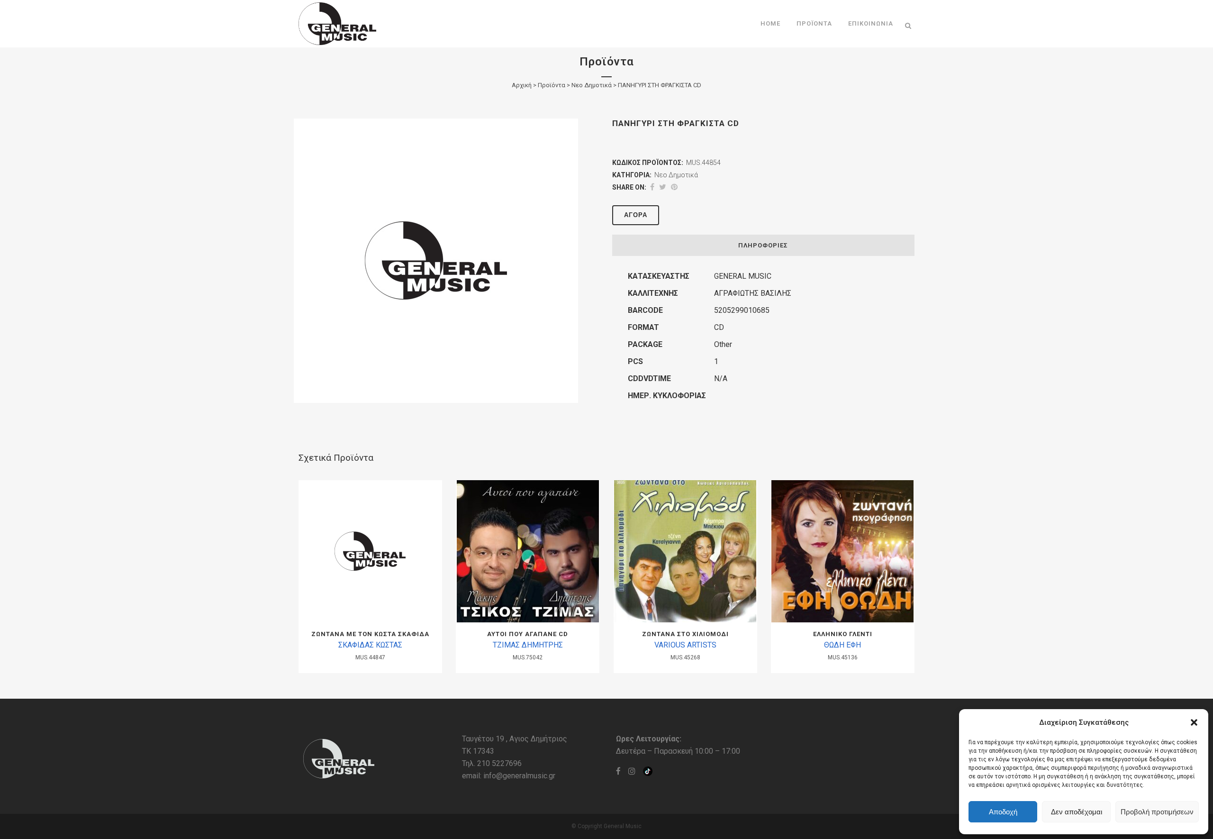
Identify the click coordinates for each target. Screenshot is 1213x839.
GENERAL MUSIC (742, 276)
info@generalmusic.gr (519, 775)
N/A (720, 378)
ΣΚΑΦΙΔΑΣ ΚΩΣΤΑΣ (370, 644)
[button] (1194, 722)
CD (719, 327)
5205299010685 (741, 310)
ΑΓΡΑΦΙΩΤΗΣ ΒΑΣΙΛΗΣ (752, 293)
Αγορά (635, 215)
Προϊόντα (551, 85)
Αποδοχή (1003, 812)
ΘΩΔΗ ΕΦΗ (842, 644)
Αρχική (522, 85)
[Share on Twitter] (662, 187)
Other (723, 344)
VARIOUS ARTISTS (685, 644)
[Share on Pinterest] (674, 187)
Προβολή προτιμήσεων (1157, 812)
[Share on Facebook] (652, 187)
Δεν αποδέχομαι (1076, 812)
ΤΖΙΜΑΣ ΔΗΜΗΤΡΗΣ (528, 644)
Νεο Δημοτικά (591, 85)
